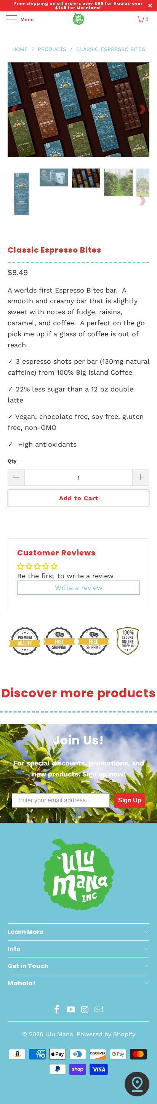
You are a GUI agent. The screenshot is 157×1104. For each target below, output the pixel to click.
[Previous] (14, 109)
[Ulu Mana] (78, 19)
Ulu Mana (59, 1034)
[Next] (142, 109)
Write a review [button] (79, 588)
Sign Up (129, 800)
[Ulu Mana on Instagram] (85, 1010)
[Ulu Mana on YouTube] (71, 1010)
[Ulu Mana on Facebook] (57, 1010)
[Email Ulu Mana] (99, 1010)
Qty (12, 461)
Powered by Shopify (106, 1034)
